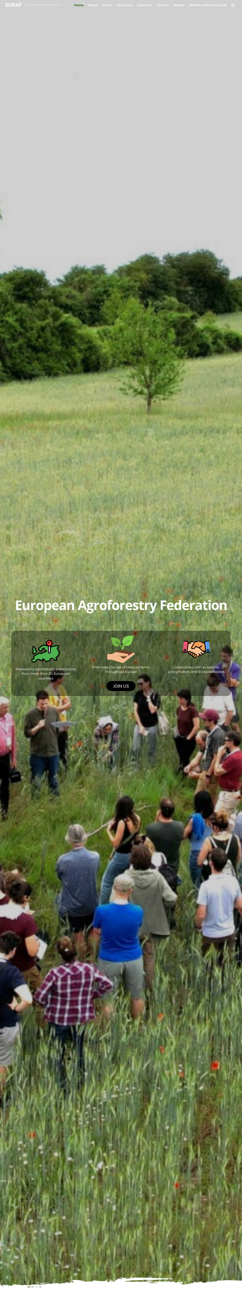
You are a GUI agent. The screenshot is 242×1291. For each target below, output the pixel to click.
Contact (163, 5)
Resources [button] (125, 5)
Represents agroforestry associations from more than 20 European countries (46, 673)
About (93, 5)
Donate (179, 5)
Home (79, 5)
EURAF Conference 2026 (208, 5)
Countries (144, 5)
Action (107, 5)
